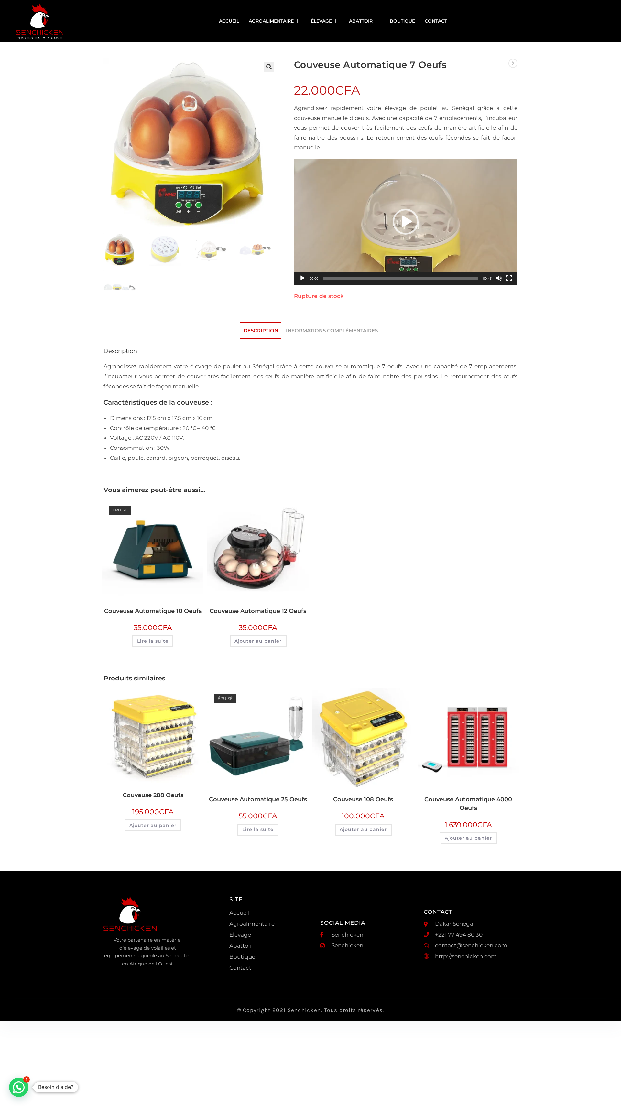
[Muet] (499, 278)
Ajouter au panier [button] (258, 641)
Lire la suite (153, 641)
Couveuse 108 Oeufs (363, 799)
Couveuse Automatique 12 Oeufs (258, 611)
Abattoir (361, 21)
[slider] (400, 278)
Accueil (229, 21)
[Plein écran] (509, 278)
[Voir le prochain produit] (513, 63)
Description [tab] (261, 330)
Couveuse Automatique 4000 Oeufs (468, 804)
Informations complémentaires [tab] (332, 330)
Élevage (321, 21)
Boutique (402, 21)
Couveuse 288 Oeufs (153, 795)
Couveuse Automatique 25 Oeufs (258, 799)
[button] (269, 67)
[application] (406, 222)
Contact (436, 21)
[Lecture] (302, 278)
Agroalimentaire (271, 21)
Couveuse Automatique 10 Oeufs (153, 611)
